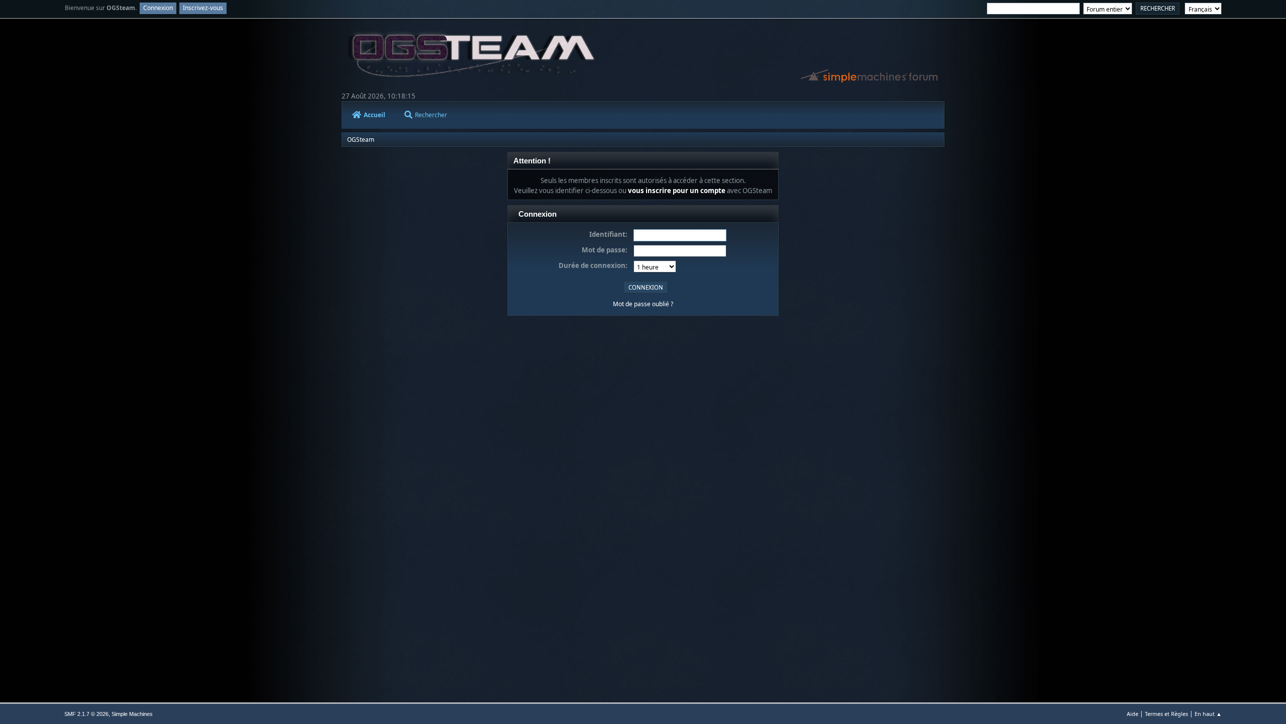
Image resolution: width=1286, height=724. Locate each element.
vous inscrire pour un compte (676, 190)
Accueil (374, 115)
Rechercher (431, 115)
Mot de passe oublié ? (643, 304)
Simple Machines (132, 714)
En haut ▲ (1208, 713)
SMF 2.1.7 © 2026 (86, 714)
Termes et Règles (1166, 713)
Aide (1132, 713)
